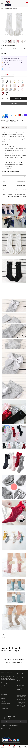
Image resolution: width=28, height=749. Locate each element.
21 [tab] (16, 34)
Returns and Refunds (5, 703)
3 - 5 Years (3, 121)
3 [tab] (5, 33)
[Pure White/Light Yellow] (18, 81)
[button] (3, 41)
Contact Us (19, 682)
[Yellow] (14, 81)
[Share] (20, 49)
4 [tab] (7, 33)
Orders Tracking (20, 677)
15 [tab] (3, 34)
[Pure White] (6, 89)
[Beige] (14, 89)
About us (3, 698)
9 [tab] (18, 33)
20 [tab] (14, 34)
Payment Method (21, 685)
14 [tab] (1, 34)
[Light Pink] (22, 85)
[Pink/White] (6, 85)
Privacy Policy (4, 706)
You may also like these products (14, 659)
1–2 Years (17, 120)
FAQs (18, 680)
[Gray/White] (18, 89)
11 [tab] (22, 33)
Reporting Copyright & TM (21, 688)
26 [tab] (27, 34)
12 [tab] (24, 33)
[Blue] (10, 89)
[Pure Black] (6, 93)
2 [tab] (3, 33)
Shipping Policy (4, 701)
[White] (2, 81)
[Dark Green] (10, 85)
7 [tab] (14, 33)
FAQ (3, 634)
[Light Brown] (10, 81)
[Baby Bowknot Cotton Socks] (14, 24)
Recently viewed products (14, 662)
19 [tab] (12, 34)
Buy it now (14, 103)
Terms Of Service (4, 708)
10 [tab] (20, 33)
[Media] (25, 35)
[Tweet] (23, 49)
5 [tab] (9, 33)
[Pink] (14, 85)
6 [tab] (12, 33)
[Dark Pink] (22, 89)
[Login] (22, 3)
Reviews (4, 637)
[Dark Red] (2, 93)
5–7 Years (8, 121)
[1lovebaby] (8, 3)
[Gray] (2, 85)
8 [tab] (16, 33)
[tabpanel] (14, 24)
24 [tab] (22, 34)
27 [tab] (14, 36)
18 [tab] (9, 34)
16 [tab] (5, 34)
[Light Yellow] (2, 89)
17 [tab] (7, 34)
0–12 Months (11, 120)
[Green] (22, 81)
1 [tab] (1, 33)
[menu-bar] (2, 3)
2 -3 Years (22, 120)
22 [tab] (18, 34)
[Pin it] (25, 49)
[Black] (6, 81)
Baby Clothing (14, 121)
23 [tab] (20, 34)
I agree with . (10, 725)
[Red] (18, 85)
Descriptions (5, 127)
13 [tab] (27, 33)
